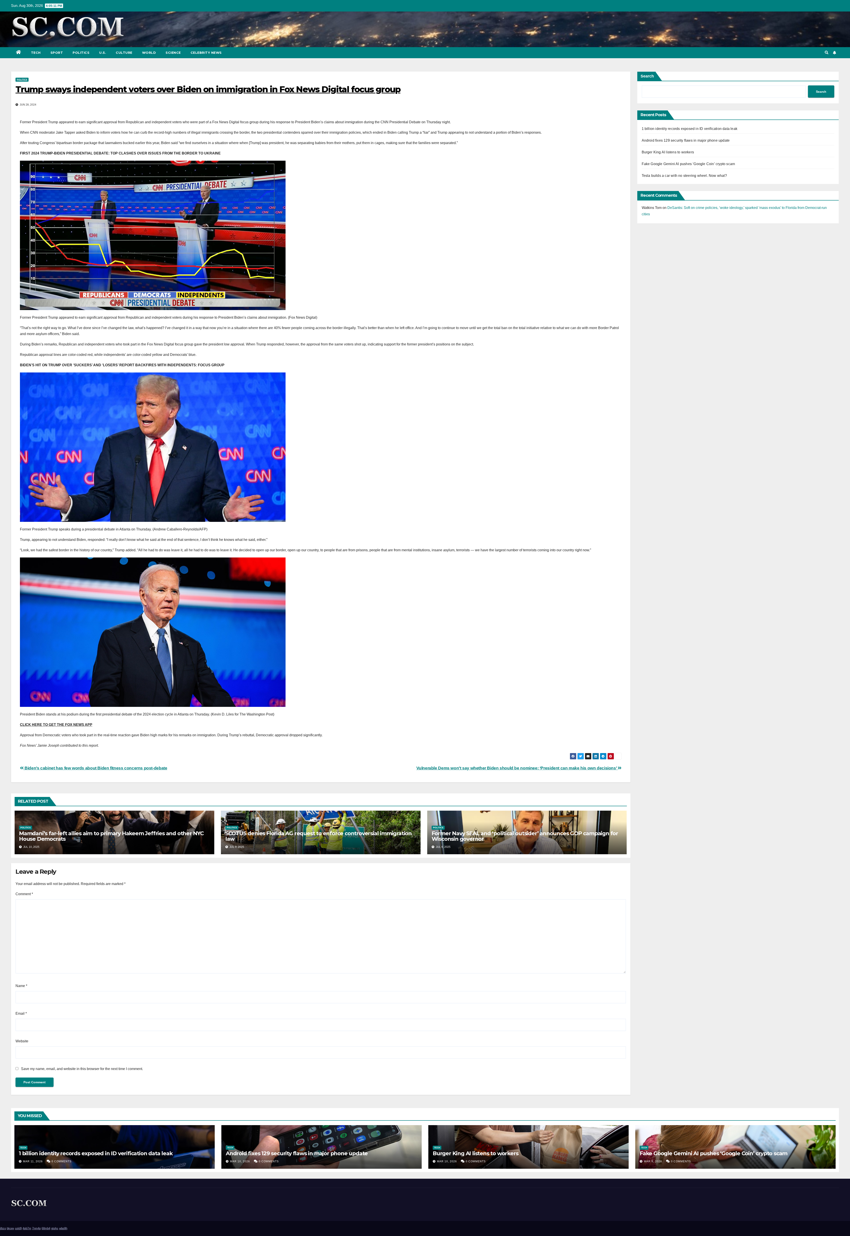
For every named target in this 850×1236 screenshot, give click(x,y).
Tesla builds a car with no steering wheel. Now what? (684, 175)
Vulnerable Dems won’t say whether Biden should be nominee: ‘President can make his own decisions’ (517, 768)
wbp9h (63, 1228)
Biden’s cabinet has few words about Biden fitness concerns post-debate (95, 768)
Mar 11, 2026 (33, 1161)
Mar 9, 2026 (653, 1161)
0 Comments (61, 1161)
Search (647, 76)
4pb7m (27, 1228)
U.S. (102, 53)
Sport (56, 53)
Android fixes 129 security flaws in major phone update (686, 140)
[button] (826, 52)
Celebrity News (206, 53)
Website (21, 1041)
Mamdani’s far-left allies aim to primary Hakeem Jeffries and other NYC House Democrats (111, 836)
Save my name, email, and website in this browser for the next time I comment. (82, 1069)
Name (21, 986)
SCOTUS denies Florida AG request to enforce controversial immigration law (318, 836)
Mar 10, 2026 (240, 1161)
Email (21, 1013)
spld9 (18, 1228)
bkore (10, 1228)
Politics (81, 53)
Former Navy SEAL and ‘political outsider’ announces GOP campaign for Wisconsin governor (525, 836)
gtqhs (54, 1228)
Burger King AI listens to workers (668, 152)
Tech (36, 53)
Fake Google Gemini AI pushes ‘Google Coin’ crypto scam (688, 164)
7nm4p (36, 1228)
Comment (24, 894)
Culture (124, 53)
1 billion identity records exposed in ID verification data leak (690, 129)
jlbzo (3, 1228)
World (149, 53)
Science (173, 53)
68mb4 (46, 1228)
